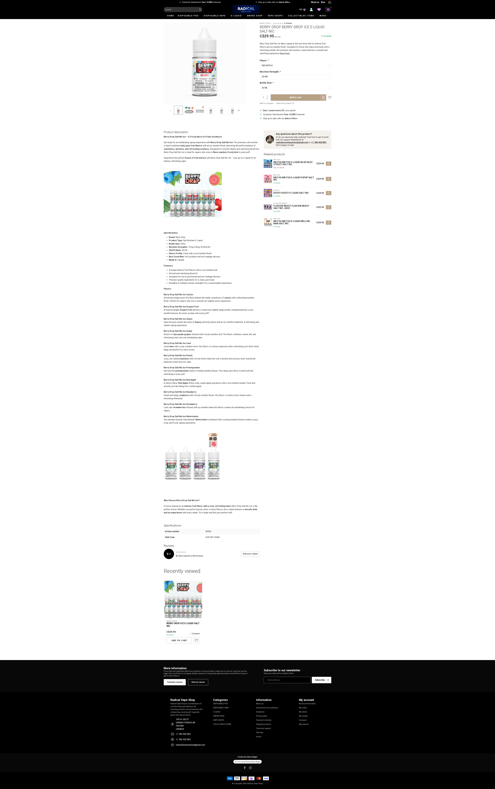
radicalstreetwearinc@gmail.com (292, 142)
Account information (307, 704)
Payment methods (263, 720)
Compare (196, 633)
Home (170, 16)
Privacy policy (261, 716)
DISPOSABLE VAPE (215, 16)
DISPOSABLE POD (188, 16)
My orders (303, 708)
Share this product (284, 103)
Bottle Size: (267, 83)
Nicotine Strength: (270, 71)
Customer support (263, 728)
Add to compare (267, 103)
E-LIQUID (236, 16)
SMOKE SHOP (255, 16)
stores (258, 737)
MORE (323, 16)
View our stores (198, 682)
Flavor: (264, 60)
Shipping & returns (263, 724)
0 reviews (288, 23)
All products (304, 724)
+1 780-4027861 (319, 142)
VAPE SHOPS (275, 16)
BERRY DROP (265, 23)
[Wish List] (319, 9)
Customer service (174, 682)
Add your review (250, 554)
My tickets (303, 712)
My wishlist (303, 716)
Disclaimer (260, 712)
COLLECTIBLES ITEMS (301, 16)
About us (315, 2)
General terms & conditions (267, 708)
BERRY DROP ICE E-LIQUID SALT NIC (183, 624)
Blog (323, 2)
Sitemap (259, 732)
